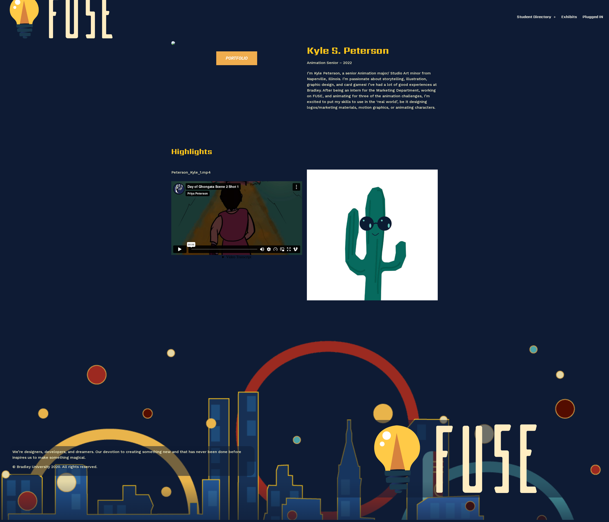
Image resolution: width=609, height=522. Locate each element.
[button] (236, 58)
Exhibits (569, 17)
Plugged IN (593, 17)
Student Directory (534, 17)
